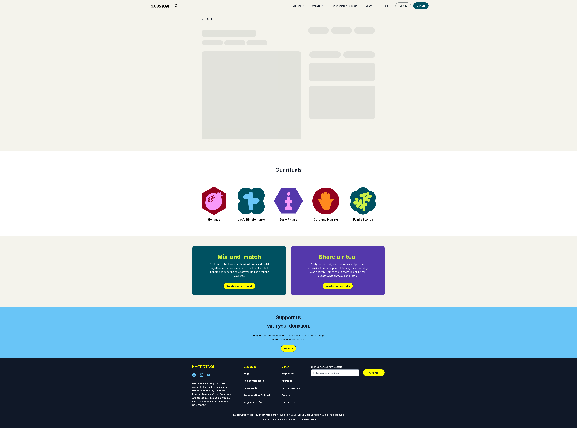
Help (385, 5)
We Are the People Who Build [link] (216, 339)
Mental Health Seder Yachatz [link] (281, 339)
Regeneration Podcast (344, 5)
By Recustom (268, 346)
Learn (369, 5)
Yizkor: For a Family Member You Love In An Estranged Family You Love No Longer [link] (347, 341)
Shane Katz (331, 67)
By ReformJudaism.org (207, 346)
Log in (403, 5)
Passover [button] (199, 40)
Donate (421, 5)
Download (351, 50)
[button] (207, 371)
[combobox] (180, 6)
